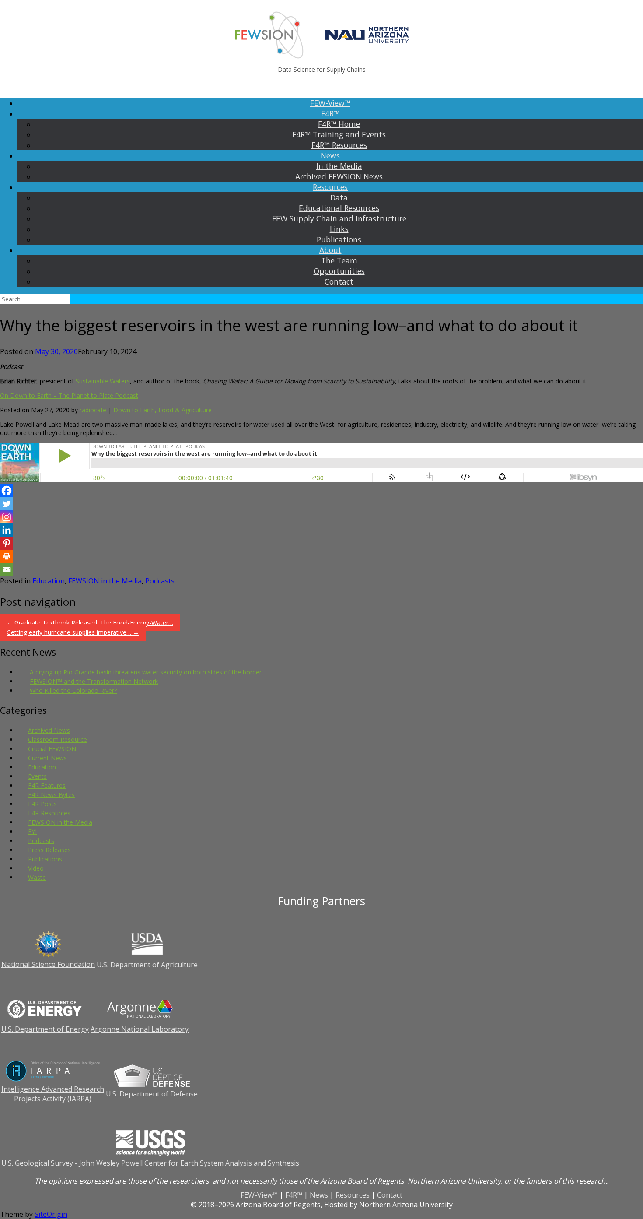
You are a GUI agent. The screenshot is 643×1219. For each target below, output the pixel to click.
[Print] (6, 556)
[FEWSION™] (321, 35)
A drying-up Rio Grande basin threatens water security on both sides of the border (146, 672)
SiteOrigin (51, 1214)
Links (339, 229)
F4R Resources (49, 813)
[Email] (6, 569)
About (330, 250)
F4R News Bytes (51, 794)
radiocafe (93, 410)
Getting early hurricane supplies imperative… (73, 632)
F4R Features (47, 785)
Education (48, 581)
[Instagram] (6, 516)
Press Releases (49, 850)
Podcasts (160, 581)
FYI (32, 831)
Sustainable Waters (103, 381)
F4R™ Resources (339, 145)
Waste (37, 877)
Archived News (49, 730)
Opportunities (339, 271)
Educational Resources (339, 208)
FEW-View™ (330, 103)
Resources (330, 187)
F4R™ (330, 113)
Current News (47, 758)
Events (37, 776)
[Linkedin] (6, 530)
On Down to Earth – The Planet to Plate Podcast (69, 395)
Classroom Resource (57, 739)
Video (36, 868)
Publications (339, 239)
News (330, 155)
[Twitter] (6, 503)
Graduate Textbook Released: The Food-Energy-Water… (90, 622)
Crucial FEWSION (52, 749)
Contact (339, 281)
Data (339, 197)
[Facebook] (6, 490)
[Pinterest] (6, 543)
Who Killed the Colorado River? (73, 690)
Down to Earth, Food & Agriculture (162, 410)
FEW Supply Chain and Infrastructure (339, 218)
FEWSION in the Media (105, 581)
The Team (339, 260)
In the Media (339, 166)
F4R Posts (42, 804)
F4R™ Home (339, 124)
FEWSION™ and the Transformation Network (94, 681)
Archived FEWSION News (339, 176)
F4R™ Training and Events (339, 134)
